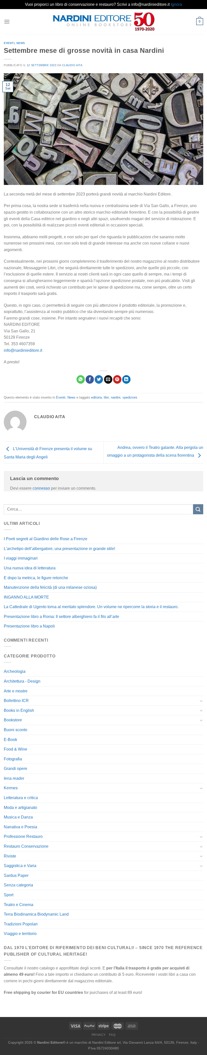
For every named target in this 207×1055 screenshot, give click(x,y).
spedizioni (129, 397)
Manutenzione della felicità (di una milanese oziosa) (50, 587)
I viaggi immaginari (21, 558)
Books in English (19, 710)
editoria (96, 397)
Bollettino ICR (16, 700)
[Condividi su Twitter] (99, 379)
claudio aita (72, 65)
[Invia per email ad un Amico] (108, 379)
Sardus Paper (16, 875)
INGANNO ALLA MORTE (26, 597)
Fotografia (13, 759)
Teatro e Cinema (18, 905)
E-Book (10, 739)
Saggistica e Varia (20, 866)
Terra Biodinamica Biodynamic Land (36, 914)
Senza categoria (18, 885)
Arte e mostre (16, 691)
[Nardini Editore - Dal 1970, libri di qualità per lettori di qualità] (103, 21)
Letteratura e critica (21, 798)
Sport (8, 895)
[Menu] (7, 21)
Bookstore (13, 720)
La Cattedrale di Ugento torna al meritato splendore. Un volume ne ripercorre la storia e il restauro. (91, 607)
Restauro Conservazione (26, 846)
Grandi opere (15, 768)
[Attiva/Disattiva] (201, 701)
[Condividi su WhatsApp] (80, 379)
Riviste (10, 856)
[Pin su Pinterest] (117, 379)
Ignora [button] (176, 4)
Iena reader (14, 778)
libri (106, 397)
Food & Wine (15, 749)
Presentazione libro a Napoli (29, 626)
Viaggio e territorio (20, 933)
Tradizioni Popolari (21, 924)
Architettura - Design (22, 681)
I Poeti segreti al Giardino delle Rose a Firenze (45, 539)
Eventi (9, 43)
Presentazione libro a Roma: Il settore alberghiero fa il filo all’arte (61, 616)
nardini (115, 397)
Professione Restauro (23, 836)
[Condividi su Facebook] (90, 379)
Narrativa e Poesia (20, 827)
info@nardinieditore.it (23, 350)
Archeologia (14, 671)
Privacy (99, 1035)
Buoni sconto (15, 730)
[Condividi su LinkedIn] (126, 379)
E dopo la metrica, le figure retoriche (36, 578)
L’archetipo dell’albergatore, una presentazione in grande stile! (59, 548)
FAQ (112, 1035)
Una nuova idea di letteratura (30, 568)
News (20, 43)
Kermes (11, 788)
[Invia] (198, 509)
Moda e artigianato (20, 807)
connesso (41, 488)
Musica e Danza (18, 817)
